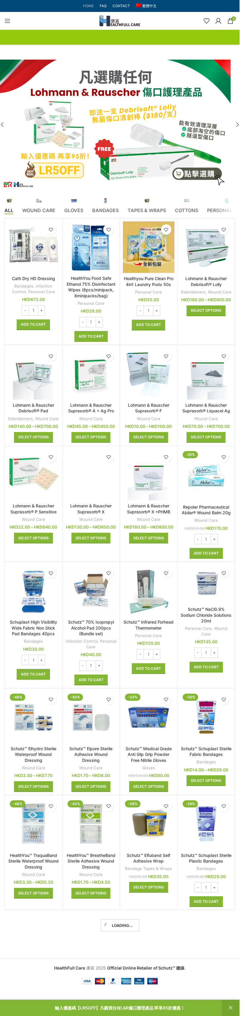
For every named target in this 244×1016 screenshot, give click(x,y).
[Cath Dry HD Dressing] (33, 247)
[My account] (218, 21)
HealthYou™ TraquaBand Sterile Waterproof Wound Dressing (33, 861)
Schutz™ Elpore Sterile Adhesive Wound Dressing (90, 754)
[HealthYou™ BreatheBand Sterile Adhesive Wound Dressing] (91, 824)
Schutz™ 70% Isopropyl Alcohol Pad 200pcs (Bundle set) (91, 627)
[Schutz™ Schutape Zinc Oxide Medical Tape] (91, 939)
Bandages (23, 286)
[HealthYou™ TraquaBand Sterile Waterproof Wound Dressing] (33, 824)
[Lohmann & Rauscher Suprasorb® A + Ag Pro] (91, 374)
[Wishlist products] (206, 21)
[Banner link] (119, 124)
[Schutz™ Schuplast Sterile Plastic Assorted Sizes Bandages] (148, 939)
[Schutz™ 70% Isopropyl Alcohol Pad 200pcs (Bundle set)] (91, 590)
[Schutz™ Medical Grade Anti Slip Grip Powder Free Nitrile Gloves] (148, 717)
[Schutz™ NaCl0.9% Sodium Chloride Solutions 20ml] (206, 584)
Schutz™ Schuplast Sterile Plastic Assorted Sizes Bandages (148, 976)
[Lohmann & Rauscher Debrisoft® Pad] (33, 374)
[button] (237, 125)
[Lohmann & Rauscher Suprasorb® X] (91, 475)
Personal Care (41, 291)
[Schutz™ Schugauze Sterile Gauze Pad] (206, 939)
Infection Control (82, 641)
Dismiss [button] (231, 1008)
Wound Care (220, 292)
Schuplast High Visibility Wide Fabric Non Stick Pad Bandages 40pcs (33, 627)
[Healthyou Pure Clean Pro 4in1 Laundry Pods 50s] (148, 247)
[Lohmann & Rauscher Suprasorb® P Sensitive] (33, 475)
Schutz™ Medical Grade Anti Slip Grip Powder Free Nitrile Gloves (149, 754)
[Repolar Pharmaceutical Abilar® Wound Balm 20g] (206, 475)
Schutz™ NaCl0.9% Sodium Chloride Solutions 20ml (206, 615)
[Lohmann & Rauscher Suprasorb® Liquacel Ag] (206, 374)
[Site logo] (120, 20)
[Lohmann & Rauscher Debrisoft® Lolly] (206, 247)
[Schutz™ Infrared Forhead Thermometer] (148, 590)
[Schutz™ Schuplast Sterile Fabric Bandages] (206, 717)
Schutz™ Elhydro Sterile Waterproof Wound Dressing (33, 754)
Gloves (148, 767)
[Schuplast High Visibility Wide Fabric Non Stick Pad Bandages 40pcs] (33, 590)
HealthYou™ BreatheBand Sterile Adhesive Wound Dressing (91, 861)
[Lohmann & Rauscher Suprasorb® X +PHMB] (148, 475)
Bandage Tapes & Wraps (148, 868)
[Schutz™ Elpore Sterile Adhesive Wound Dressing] (91, 717)
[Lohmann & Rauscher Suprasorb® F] (148, 374)
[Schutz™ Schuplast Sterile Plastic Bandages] (206, 824)
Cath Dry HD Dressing (33, 278)
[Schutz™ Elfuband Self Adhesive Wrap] (148, 824)
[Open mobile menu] (7, 21)
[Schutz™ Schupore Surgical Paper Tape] (33, 939)
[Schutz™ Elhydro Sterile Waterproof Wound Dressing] (33, 717)
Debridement (193, 292)
